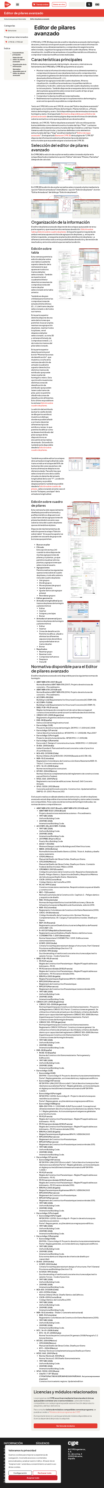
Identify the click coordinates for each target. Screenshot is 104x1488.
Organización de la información (19, 65)
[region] (33, 1464)
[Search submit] (89, 4)
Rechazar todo (44, 1473)
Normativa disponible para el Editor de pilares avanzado (19, 72)
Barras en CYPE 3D (63, 135)
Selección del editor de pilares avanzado (19, 60)
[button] (17, 4)
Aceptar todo (33, 1478)
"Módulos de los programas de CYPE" (64, 1412)
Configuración (20, 1473)
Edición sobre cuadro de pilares (52, 232)
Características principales (18, 54)
